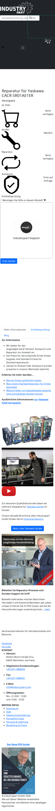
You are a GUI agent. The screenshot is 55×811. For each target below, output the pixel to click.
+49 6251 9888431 (15, 678)
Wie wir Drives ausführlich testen (23, 380)
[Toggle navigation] (23, 48)
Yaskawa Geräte (35, 506)
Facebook (7, 643)
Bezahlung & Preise (16, 725)
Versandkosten (10, 282)
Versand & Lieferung (17, 722)
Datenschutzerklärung (18, 715)
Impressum (12, 708)
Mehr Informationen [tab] (15, 329)
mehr (47, 609)
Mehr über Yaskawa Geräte (27, 528)
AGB (8, 711)
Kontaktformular (15, 718)
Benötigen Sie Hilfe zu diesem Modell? (24, 200)
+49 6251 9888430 (15, 669)
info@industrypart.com (18, 687)
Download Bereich (33, 519)
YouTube (6, 646)
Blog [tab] (6, 335)
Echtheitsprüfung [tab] (40, 329)
